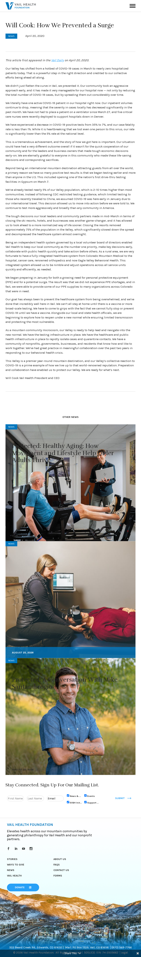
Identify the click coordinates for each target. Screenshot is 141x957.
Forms (57, 875)
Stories (12, 859)
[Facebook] (9, 848)
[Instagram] (32, 848)
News (10, 870)
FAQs (56, 864)
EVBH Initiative (76, 802)
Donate (20, 887)
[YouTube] (24, 848)
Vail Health (14, 875)
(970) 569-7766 (121, 947)
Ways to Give (15, 864)
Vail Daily (57, 60)
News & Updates (76, 796)
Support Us (93, 802)
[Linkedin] (17, 848)
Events (91, 796)
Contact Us (61, 870)
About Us (59, 859)
